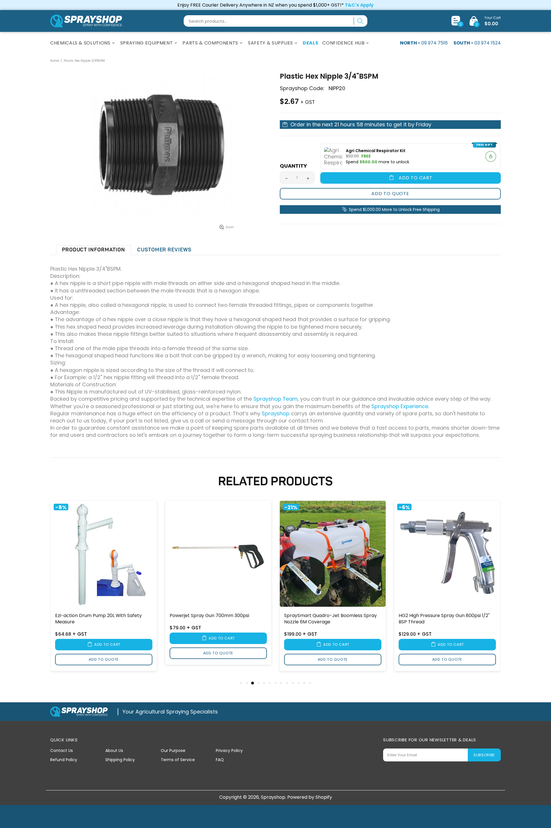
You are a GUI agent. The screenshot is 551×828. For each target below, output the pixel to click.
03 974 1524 (487, 43)
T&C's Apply (359, 5)
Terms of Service (178, 760)
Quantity (293, 165)
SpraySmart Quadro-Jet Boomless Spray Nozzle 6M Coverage (330, 618)
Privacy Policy (229, 750)
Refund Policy (63, 760)
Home (54, 61)
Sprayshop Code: (302, 88)
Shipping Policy (120, 760)
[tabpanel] (103, 590)
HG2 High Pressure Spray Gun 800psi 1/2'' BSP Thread (444, 618)
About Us (114, 750)
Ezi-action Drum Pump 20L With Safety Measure (98, 618)
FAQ (220, 760)
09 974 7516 (434, 43)
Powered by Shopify (309, 797)
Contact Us (61, 750)
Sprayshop (86, 21)
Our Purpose (173, 750)
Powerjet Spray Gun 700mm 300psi (209, 615)
